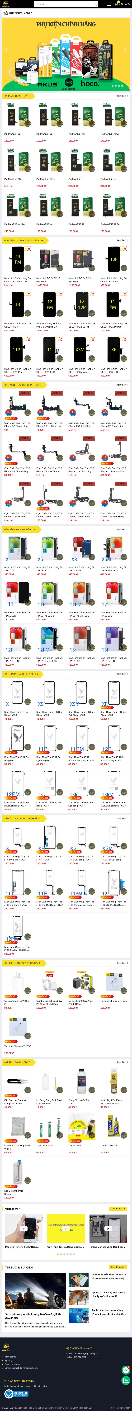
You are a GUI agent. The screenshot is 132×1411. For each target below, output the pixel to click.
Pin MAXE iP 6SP (45, 134)
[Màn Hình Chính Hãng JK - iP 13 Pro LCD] (113, 651)
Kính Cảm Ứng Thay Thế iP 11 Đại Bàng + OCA (17, 903)
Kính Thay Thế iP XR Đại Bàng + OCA (113, 713)
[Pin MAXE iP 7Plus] (113, 127)
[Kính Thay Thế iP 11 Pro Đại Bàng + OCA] (49, 751)
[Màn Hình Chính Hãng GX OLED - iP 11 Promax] (113, 317)
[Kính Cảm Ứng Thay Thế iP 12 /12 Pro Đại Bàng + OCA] (113, 895)
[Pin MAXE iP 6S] (17, 127)
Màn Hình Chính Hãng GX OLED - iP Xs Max (81, 370)
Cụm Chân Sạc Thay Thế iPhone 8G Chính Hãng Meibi (17, 425)
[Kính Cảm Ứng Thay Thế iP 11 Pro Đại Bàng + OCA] (49, 895)
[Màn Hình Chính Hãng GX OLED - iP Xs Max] (81, 362)
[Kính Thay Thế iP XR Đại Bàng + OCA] (113, 705)
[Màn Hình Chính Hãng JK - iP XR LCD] (81, 561)
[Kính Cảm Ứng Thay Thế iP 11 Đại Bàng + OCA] (17, 895)
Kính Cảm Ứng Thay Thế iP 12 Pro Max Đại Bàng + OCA (17, 949)
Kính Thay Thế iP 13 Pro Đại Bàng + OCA (81, 804)
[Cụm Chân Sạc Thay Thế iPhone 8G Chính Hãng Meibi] (17, 416)
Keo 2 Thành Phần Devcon (14, 1192)
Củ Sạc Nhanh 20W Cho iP (16, 1002)
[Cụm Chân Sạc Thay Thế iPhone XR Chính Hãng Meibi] (113, 416)
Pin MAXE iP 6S (12, 134)
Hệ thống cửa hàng (79, 1348)
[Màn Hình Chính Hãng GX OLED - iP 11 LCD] (49, 362)
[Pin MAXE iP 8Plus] (49, 172)
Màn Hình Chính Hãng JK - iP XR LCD (81, 569)
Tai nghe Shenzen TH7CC (17, 1046)
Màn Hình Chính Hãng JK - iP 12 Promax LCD (49, 659)
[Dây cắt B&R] (81, 1139)
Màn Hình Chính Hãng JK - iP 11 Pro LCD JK (49, 614)
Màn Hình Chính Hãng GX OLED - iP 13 (17, 325)
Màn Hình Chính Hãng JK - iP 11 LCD (17, 614)
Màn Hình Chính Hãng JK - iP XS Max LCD (113, 569)
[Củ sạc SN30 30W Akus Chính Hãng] (81, 994)
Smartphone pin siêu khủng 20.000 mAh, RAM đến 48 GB (33, 1316)
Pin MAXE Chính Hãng (16, 96)
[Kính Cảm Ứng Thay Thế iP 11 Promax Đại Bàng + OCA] (81, 895)
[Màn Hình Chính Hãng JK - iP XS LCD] (49, 561)
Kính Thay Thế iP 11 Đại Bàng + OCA (16, 759)
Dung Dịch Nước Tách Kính (79, 1102)
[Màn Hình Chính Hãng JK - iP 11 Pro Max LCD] (81, 606)
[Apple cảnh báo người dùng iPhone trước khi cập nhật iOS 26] (79, 1315)
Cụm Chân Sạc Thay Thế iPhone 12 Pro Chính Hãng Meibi (81, 515)
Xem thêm (122, 96)
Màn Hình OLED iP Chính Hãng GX (23, 240)
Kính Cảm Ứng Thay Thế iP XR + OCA (49, 858)
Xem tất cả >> (118, 1208)
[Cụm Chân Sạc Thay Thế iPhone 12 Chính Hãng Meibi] (113, 507)
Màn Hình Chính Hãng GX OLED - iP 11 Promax (113, 325)
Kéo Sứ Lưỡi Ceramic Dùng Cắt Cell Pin (15, 1102)
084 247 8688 (80, 1357)
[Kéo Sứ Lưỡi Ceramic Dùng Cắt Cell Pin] (17, 1094)
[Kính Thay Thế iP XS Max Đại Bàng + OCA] (81, 705)
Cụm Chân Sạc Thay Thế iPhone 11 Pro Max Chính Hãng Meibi (113, 470)
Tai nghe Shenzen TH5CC (113, 1001)
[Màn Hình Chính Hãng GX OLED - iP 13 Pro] (113, 272)
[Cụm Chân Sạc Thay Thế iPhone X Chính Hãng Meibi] (81, 416)
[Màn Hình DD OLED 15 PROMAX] (49, 272)
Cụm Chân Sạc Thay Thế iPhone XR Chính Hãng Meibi (113, 425)
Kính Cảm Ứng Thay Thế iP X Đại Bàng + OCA (17, 858)
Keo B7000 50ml (108, 1145)
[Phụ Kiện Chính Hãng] (66, 54)
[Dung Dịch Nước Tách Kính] (81, 1094)
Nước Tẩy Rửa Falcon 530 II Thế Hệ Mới (111, 1102)
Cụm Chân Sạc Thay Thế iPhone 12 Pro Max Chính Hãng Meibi (49, 515)
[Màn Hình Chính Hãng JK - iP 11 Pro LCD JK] (49, 606)
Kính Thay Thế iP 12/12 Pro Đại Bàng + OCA (112, 759)
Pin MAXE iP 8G (12, 179)
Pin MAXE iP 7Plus (109, 134)
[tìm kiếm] (95, 4)
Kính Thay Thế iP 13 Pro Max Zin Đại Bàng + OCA (113, 804)
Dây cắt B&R (74, 1145)
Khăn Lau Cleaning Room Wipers (17, 1147)
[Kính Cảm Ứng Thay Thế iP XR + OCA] (49, 850)
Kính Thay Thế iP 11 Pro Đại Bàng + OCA (48, 759)
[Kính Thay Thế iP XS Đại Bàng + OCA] (49, 705)
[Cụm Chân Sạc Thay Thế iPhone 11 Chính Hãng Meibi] (81, 462)
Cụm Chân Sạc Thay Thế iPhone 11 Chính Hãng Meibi (81, 470)
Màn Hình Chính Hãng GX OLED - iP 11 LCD (49, 370)
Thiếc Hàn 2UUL (44, 1145)
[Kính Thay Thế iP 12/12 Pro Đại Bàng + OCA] (113, 751)
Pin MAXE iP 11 (76, 224)
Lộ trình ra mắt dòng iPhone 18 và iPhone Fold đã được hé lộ (109, 1276)
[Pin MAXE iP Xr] (49, 218)
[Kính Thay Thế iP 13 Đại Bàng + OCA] (49, 796)
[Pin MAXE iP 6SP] (49, 127)
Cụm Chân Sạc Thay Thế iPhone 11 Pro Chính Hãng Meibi (17, 515)
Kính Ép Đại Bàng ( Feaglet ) (21, 674)
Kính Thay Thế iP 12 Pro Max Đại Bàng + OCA (16, 804)
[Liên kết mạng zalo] (125, 1380)
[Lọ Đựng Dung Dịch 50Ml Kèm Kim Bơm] (49, 1094)
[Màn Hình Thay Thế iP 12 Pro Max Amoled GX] (49, 317)
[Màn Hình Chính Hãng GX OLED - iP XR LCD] (113, 362)
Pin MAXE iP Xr (44, 224)
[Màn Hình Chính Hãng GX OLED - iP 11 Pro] (17, 362)
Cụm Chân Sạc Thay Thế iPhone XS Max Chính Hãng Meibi (49, 470)
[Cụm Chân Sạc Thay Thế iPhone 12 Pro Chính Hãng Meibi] (81, 507)
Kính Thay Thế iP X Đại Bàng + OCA (16, 713)
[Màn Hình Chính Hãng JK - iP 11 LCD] (17, 606)
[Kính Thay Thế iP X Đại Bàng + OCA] (17, 705)
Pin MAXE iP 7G (76, 134)
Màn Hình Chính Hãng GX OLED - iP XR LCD (113, 370)
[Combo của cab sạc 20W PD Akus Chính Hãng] (49, 994)
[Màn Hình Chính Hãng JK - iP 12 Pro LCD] (17, 651)
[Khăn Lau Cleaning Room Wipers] (17, 1139)
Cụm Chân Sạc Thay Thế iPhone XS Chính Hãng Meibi (17, 470)
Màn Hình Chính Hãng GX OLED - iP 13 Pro (113, 280)
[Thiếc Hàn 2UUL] (49, 1139)
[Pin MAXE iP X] (81, 172)
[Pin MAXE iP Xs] (113, 172)
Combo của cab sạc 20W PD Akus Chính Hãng (49, 1002)
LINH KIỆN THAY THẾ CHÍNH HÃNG (22, 385)
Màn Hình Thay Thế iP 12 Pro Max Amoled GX (49, 325)
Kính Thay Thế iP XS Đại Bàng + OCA (49, 713)
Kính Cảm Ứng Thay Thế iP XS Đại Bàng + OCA (81, 858)
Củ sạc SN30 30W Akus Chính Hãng (80, 1002)
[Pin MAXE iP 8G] (17, 172)
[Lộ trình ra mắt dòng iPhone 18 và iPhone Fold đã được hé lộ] (79, 1280)
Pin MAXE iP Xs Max (14, 224)
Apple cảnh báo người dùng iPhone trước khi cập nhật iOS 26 (108, 1312)
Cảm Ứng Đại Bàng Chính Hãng (22, 818)
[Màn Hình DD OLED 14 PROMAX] (81, 272)
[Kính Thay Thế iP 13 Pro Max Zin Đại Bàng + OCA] (113, 796)
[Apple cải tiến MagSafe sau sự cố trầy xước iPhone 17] (79, 1297)
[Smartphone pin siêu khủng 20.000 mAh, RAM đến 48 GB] (35, 1291)
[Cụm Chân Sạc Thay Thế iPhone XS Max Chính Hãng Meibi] (49, 462)
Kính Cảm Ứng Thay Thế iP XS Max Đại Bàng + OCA (113, 858)
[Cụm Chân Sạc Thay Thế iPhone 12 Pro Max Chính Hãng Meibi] (49, 507)
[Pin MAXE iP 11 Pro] (113, 218)
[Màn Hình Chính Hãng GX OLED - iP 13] (17, 317)
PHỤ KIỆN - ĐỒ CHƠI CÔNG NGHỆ (22, 963)
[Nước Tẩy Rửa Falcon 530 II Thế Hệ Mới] (113, 1094)
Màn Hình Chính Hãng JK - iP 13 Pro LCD (113, 659)
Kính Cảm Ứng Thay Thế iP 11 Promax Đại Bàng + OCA (81, 903)
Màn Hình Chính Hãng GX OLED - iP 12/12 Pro (81, 325)
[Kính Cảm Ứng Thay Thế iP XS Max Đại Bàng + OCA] (113, 850)
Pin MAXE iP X (75, 179)
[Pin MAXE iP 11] (81, 218)
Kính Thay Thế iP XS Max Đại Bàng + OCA (81, 713)
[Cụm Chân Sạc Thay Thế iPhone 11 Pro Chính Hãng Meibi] (17, 507)
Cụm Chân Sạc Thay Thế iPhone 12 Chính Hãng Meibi (113, 515)
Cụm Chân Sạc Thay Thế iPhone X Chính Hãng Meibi (81, 425)
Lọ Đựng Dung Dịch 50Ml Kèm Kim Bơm (49, 1102)
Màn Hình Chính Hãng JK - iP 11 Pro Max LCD (81, 614)
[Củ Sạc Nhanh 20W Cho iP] (17, 994)
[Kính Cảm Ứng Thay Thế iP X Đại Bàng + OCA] (17, 850)
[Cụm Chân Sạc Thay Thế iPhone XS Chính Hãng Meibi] (17, 462)
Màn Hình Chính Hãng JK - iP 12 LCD (113, 614)
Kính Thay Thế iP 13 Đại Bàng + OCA (48, 804)
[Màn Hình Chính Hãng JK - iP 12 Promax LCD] (49, 651)
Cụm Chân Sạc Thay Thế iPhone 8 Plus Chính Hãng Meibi (49, 425)
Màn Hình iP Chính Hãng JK (20, 529)
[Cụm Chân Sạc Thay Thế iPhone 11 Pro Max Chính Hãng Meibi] (113, 462)
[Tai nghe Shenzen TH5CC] (113, 994)
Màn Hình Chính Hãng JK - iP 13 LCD (81, 659)
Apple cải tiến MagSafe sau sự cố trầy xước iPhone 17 (108, 1294)
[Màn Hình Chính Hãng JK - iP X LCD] (17, 561)
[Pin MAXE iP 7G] (81, 127)
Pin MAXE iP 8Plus (45, 179)
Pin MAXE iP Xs (108, 179)
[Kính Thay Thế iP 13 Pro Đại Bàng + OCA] (81, 796)
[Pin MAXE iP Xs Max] (17, 218)
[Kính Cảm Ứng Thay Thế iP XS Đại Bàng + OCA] (81, 850)
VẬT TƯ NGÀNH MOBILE (17, 1062)
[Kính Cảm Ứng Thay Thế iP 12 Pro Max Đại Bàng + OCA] (17, 940)
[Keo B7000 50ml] (113, 1139)
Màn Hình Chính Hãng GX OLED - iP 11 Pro (17, 370)
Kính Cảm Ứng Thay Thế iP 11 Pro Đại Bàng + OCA (49, 903)
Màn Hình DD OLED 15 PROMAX (48, 280)
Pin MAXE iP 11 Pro (110, 224)
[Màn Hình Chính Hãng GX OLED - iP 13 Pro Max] (17, 272)
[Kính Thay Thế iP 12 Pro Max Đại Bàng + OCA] (17, 796)
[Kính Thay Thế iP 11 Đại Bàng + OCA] (17, 751)
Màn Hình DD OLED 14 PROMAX (80, 280)
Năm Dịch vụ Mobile (20, 13)
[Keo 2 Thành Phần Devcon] (17, 1184)
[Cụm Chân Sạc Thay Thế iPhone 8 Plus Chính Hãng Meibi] (49, 416)
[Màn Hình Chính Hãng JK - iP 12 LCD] (113, 606)
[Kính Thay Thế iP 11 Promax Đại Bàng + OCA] (81, 751)
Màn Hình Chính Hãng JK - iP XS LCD (49, 569)
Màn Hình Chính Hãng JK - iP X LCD (17, 569)
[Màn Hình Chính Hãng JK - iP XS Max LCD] (113, 561)
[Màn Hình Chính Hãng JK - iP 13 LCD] (81, 651)
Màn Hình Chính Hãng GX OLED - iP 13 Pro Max (17, 280)
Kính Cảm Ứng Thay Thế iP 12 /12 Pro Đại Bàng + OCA (113, 903)
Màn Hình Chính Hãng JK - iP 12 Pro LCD (17, 659)
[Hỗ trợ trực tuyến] (126, 1370)
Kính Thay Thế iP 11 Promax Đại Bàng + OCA (81, 759)
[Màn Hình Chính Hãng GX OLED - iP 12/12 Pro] (81, 317)
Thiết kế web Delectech (120, 1408)
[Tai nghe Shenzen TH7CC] (17, 1040)
